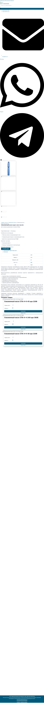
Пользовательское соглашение (22, 700)
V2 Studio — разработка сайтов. (22, 702)
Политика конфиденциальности (22, 699)
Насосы (6, 222)
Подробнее (23, 311)
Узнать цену (23, 313)
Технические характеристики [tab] (10, 250)
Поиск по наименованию (4, 3)
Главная (2, 222)
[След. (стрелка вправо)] (42, 438)
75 (31, 259)
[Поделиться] (38, 1)
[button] (22, 160)
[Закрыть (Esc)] (40, 1)
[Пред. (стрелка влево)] (2, 438)
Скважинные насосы (12, 222)
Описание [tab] (5, 251)
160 (31, 262)
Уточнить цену (6, 248)
